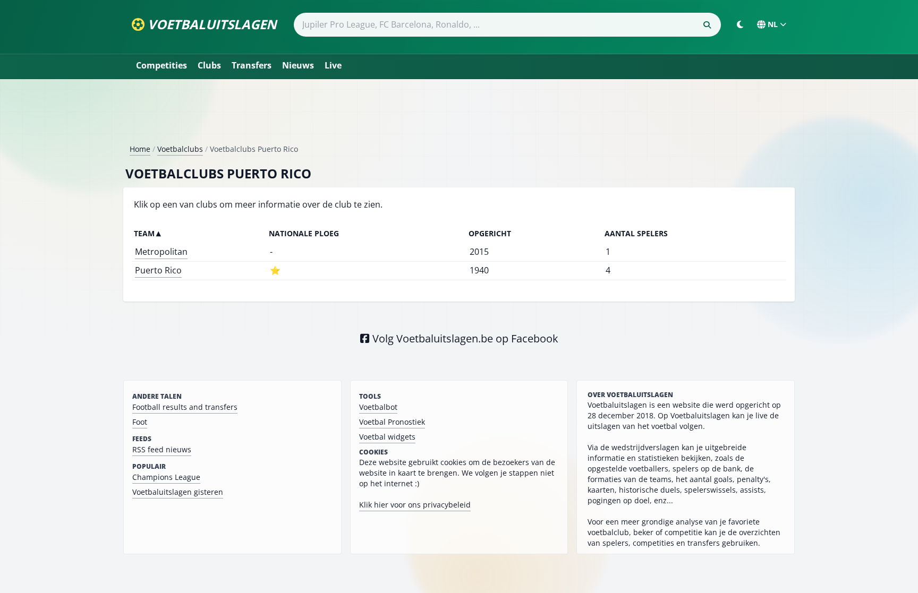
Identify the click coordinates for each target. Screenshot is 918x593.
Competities (161, 65)
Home (140, 149)
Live (333, 65)
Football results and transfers (184, 407)
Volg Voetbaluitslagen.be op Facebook (464, 338)
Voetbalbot (378, 407)
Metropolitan (161, 251)
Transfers (251, 65)
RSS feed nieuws (161, 449)
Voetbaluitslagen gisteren (177, 492)
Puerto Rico (158, 270)
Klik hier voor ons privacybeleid (415, 505)
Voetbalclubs (180, 149)
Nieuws (298, 65)
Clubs (209, 65)
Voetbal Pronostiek (392, 422)
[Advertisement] (459, 116)
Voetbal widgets (387, 437)
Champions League (166, 477)
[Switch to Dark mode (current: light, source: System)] (740, 24)
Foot (139, 422)
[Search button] (707, 25)
